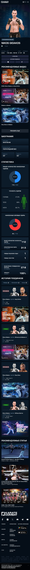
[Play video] (3, 82)
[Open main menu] (28, 2)
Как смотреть (4, 544)
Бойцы (2, 534)
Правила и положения (12, 535)
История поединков (15, 59)
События (3, 529)
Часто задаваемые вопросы (13, 530)
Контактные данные (12, 551)
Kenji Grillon (18, 299)
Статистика (15, 56)
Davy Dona (17, 375)
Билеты (3, 539)
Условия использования (13, 540)
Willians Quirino (19, 413)
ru (25, 2)
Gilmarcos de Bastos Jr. (21, 337)
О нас (2, 550)
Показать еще (15, 131)
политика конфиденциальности (13, 545)
